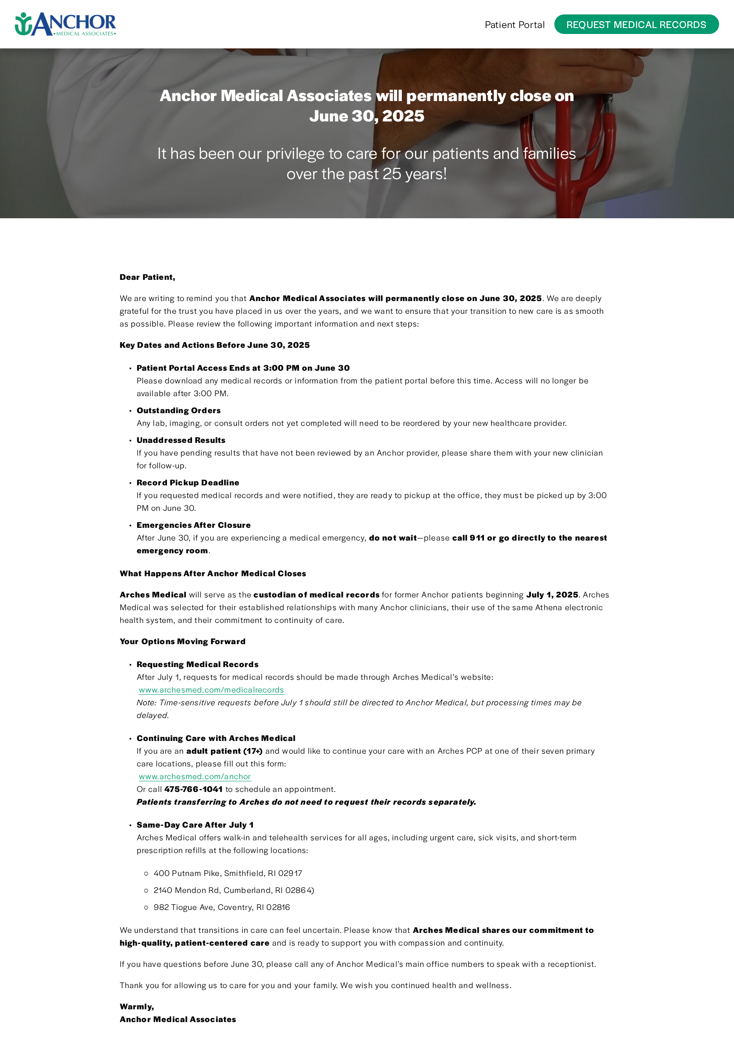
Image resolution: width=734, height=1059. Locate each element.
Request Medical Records (637, 24)
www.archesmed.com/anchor (195, 776)
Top (715, 1039)
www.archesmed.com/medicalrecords (211, 689)
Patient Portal (515, 24)
